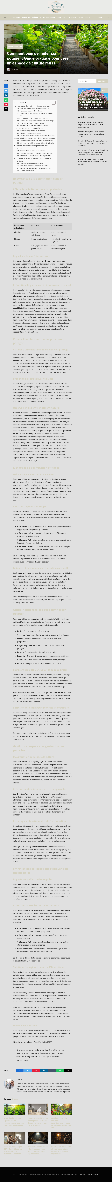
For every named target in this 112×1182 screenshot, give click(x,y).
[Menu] (5, 17)
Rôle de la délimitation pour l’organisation (34, 108)
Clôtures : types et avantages (30, 133)
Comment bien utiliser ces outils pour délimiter (36, 141)
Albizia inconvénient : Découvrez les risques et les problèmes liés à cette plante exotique (93, 103)
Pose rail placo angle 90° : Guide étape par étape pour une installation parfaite (13, 1150)
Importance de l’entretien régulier (31, 163)
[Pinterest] (6, 104)
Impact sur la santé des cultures (31, 111)
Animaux (72, 17)
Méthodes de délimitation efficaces (30, 128)
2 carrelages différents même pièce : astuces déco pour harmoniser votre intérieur (38, 1121)
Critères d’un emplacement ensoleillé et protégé (37, 121)
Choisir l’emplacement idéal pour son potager (34, 118)
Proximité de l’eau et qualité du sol (32, 123)
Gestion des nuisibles (27, 171)
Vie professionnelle (47, 17)
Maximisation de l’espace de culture (32, 151)
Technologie (97, 17)
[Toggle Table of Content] (52, 103)
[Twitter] (6, 91)
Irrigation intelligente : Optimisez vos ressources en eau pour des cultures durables (14, 1121)
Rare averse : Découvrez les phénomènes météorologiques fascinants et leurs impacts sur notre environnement (93, 152)
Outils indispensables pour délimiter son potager (35, 138)
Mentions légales (93, 1174)
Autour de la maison (30, 17)
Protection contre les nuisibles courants (34, 166)
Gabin (19, 1080)
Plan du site (83, 1174)
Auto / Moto (61, 17)
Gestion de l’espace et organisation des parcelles (32, 146)
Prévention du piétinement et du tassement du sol (36, 114)
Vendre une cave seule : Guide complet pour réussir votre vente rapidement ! (38, 1150)
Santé (80, 17)
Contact (74, 1174)
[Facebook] (6, 86)
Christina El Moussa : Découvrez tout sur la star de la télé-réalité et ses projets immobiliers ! (92, 143)
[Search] (108, 17)
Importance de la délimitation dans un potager (34, 106)
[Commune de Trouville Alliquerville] (56, 7)
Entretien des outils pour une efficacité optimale (37, 143)
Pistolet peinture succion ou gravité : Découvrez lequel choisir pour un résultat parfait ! (92, 161)
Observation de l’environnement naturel (34, 126)
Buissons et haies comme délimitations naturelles (37, 135)
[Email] (6, 109)
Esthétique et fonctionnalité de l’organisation (35, 155)
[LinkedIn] (6, 95)
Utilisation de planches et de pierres (32, 131)
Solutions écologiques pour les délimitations (35, 168)
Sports (87, 17)
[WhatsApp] (6, 100)
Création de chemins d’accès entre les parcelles (36, 153)
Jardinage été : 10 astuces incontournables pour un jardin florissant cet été (61, 1123)
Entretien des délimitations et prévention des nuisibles (34, 159)
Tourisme (16, 17)
